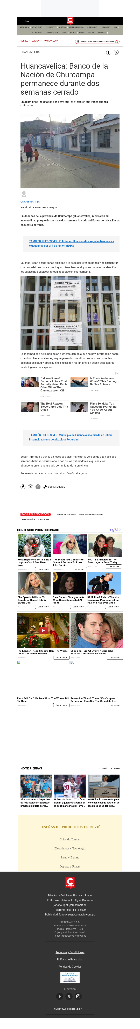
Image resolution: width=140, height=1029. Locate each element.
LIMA (64, 32)
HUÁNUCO (105, 27)
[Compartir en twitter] (116, 52)
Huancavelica (30, 52)
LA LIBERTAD (36, 32)
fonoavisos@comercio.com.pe (77, 914)
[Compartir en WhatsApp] (38, 486)
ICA (115, 27)
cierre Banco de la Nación (91, 514)
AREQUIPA (24, 27)
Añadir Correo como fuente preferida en (97, 42)
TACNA (91, 32)
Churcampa (43, 519)
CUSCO (62, 27)
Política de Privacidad (70, 959)
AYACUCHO (37, 27)
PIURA (73, 32)
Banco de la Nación (66, 514)
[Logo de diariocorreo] (70, 21)
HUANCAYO (92, 27)
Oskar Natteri (30, 201)
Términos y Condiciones (70, 952)
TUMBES (102, 32)
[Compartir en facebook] (108, 52)
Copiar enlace (56, 487)
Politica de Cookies (70, 966)
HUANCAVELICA (76, 27)
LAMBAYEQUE (52, 32)
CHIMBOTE (51, 27)
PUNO (82, 32)
